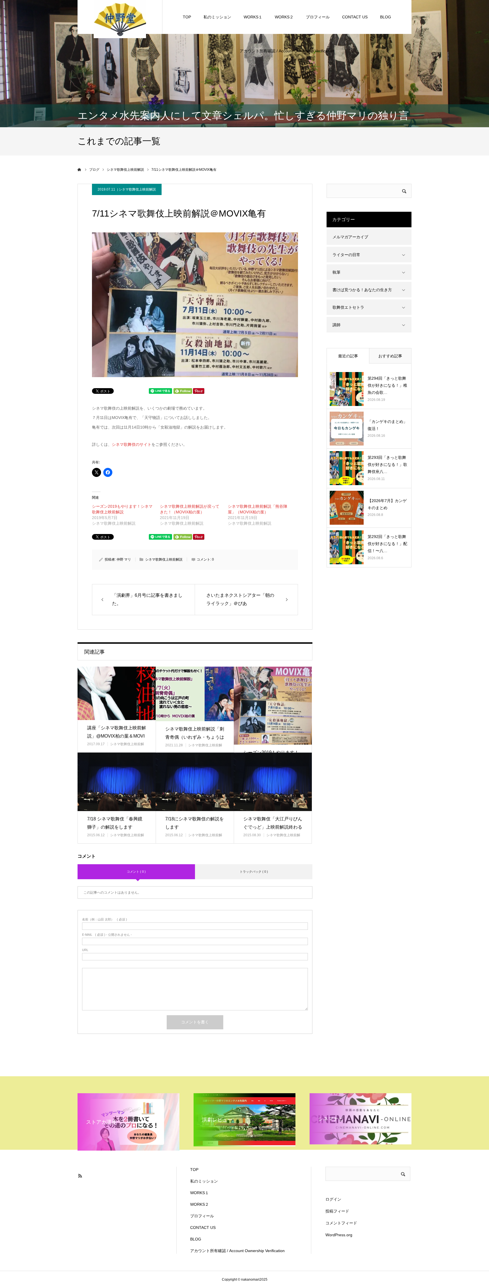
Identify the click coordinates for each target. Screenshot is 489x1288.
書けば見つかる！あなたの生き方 (362, 290)
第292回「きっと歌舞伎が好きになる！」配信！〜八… (387, 543)
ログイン (333, 1199)
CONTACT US (355, 17)
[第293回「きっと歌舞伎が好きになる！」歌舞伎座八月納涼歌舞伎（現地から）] (347, 468)
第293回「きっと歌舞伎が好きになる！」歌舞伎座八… (387, 464)
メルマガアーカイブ (350, 237)
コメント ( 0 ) (136, 871)
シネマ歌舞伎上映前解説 (137, 189)
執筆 (336, 272)
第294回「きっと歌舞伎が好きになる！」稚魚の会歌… (387, 385)
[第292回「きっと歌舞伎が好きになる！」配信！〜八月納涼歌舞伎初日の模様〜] (347, 547)
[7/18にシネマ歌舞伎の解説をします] (195, 782)
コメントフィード (341, 1223)
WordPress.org (338, 1235)
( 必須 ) (104, 919)
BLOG (385, 17)
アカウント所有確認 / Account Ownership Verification (287, 51)
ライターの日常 (346, 254)
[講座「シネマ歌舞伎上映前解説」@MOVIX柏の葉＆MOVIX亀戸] (117, 693)
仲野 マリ (124, 559)
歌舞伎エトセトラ (348, 307)
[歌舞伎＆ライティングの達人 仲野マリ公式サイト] (120, 18)
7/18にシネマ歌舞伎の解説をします (194, 822)
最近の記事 (348, 356)
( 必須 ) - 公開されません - (107, 934)
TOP (187, 17)
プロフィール (318, 17)
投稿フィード (337, 1211)
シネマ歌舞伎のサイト (131, 444)
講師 (336, 325)
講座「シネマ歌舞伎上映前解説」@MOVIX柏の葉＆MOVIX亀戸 (116, 736)
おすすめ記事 (390, 356)
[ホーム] (80, 169)
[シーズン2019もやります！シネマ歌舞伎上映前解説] (273, 706)
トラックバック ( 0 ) (254, 871)
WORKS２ (284, 17)
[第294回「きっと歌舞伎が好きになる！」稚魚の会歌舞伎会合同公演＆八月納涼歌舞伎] (347, 389)
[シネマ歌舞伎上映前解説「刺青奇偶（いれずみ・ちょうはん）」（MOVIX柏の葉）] (195, 694)
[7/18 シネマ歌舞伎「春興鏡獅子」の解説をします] (117, 782)
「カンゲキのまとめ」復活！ (387, 425)
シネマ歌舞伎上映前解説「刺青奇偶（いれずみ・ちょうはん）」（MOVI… (194, 737)
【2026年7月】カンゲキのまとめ (387, 504)
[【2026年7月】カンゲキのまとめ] (347, 508)
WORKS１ (253, 17)
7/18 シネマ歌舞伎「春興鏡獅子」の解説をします (114, 822)
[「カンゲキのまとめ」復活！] (347, 429)
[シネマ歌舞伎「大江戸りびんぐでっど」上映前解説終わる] (273, 782)
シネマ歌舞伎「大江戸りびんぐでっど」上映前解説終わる (272, 822)
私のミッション (217, 17)
